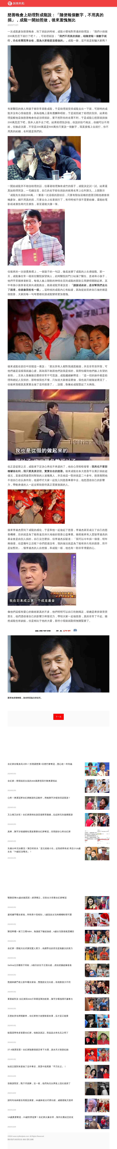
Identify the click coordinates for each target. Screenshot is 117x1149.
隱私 (28, 1139)
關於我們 (11, 1139)
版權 (31, 1139)
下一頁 (58, 717)
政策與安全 (19, 1139)
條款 (24, 1139)
